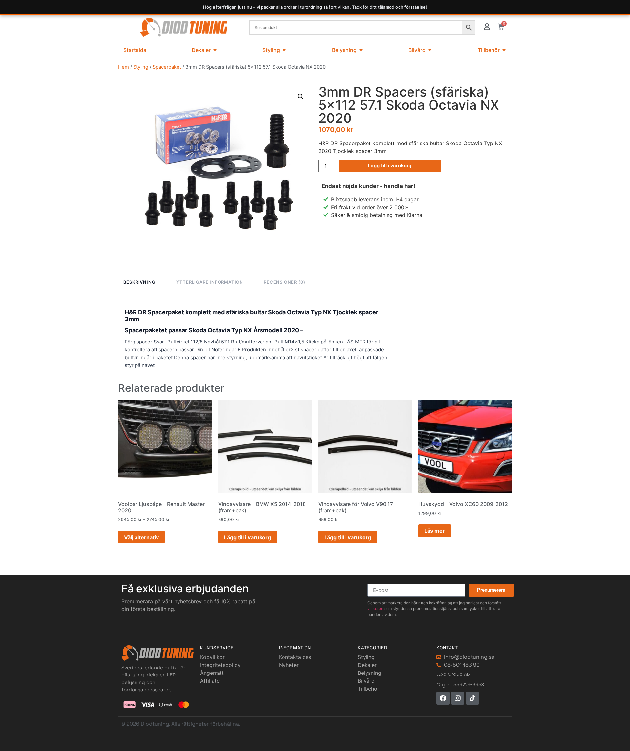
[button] (300, 96)
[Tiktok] (472, 698)
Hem (123, 67)
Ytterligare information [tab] (209, 282)
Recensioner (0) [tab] (284, 282)
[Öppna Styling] (284, 50)
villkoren (375, 608)
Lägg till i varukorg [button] (247, 537)
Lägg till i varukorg (389, 166)
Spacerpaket (167, 67)
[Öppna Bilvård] (429, 50)
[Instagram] (457, 698)
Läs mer (434, 530)
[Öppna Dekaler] (215, 50)
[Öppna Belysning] (361, 50)
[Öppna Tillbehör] (504, 50)
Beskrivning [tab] (139, 282)
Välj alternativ (141, 537)
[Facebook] (443, 698)
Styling (140, 67)
